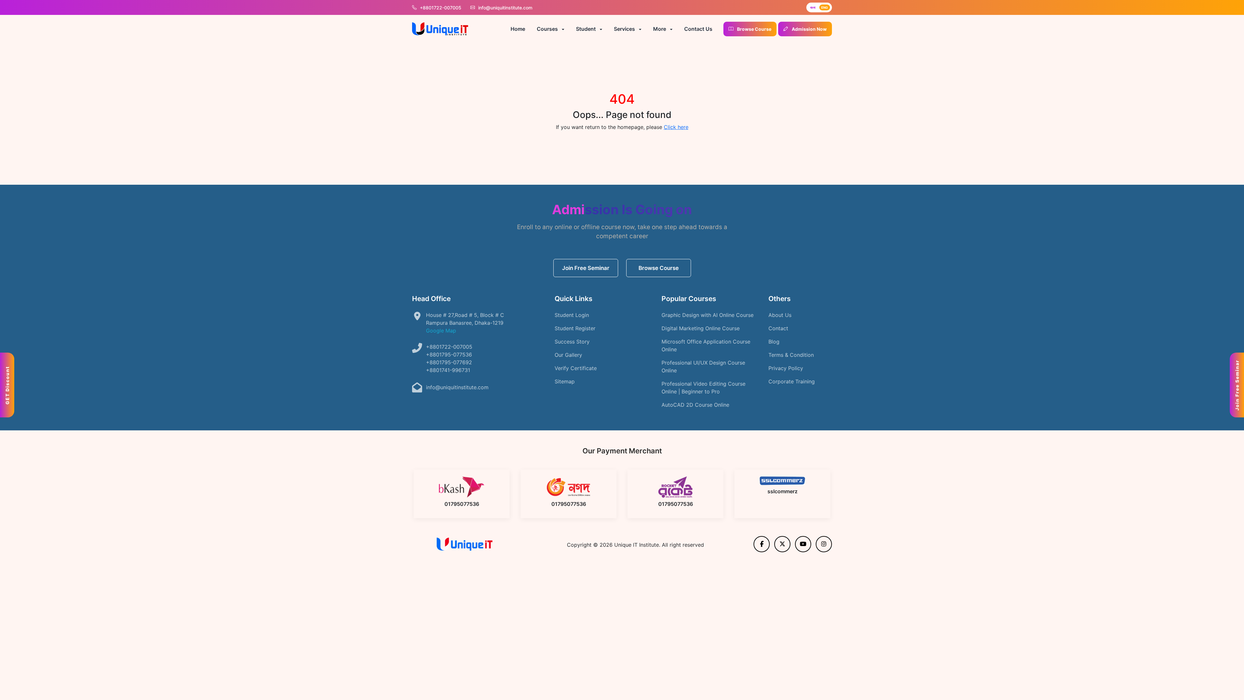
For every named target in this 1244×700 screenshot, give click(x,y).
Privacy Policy (785, 368)
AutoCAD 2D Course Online (695, 405)
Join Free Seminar (585, 268)
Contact (778, 328)
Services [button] (625, 29)
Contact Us (698, 29)
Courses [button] (548, 29)
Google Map (441, 330)
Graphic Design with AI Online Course (708, 315)
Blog (773, 341)
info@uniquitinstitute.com (504, 7)
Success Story (572, 341)
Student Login (572, 315)
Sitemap (565, 381)
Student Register (575, 328)
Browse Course (659, 268)
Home (518, 29)
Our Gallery (568, 355)
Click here (676, 127)
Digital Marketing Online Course (701, 328)
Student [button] (586, 29)
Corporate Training (791, 381)
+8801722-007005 (441, 7)
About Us (779, 315)
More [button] (660, 29)
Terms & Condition (791, 355)
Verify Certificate (576, 368)
